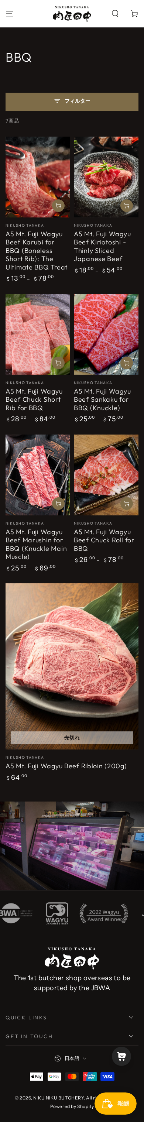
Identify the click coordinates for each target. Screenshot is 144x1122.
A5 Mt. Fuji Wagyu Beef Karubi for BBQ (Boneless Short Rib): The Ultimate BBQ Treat (37, 250)
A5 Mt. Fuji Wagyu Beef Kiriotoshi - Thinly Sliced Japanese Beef (102, 246)
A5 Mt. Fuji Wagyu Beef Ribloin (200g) (66, 766)
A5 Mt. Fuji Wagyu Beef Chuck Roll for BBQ (104, 540)
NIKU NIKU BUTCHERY (58, 1098)
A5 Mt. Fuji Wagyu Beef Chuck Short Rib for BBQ (34, 399)
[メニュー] (9, 13)
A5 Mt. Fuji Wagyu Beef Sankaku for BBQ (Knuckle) (102, 399)
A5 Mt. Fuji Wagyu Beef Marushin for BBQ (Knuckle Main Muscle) (36, 544)
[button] (115, 13)
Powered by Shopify (72, 1106)
